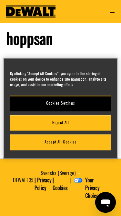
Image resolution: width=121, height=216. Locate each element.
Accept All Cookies (61, 142)
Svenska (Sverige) (59, 173)
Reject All (60, 122)
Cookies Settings (60, 103)
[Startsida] (31, 11)
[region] (60, 108)
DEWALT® (23, 180)
